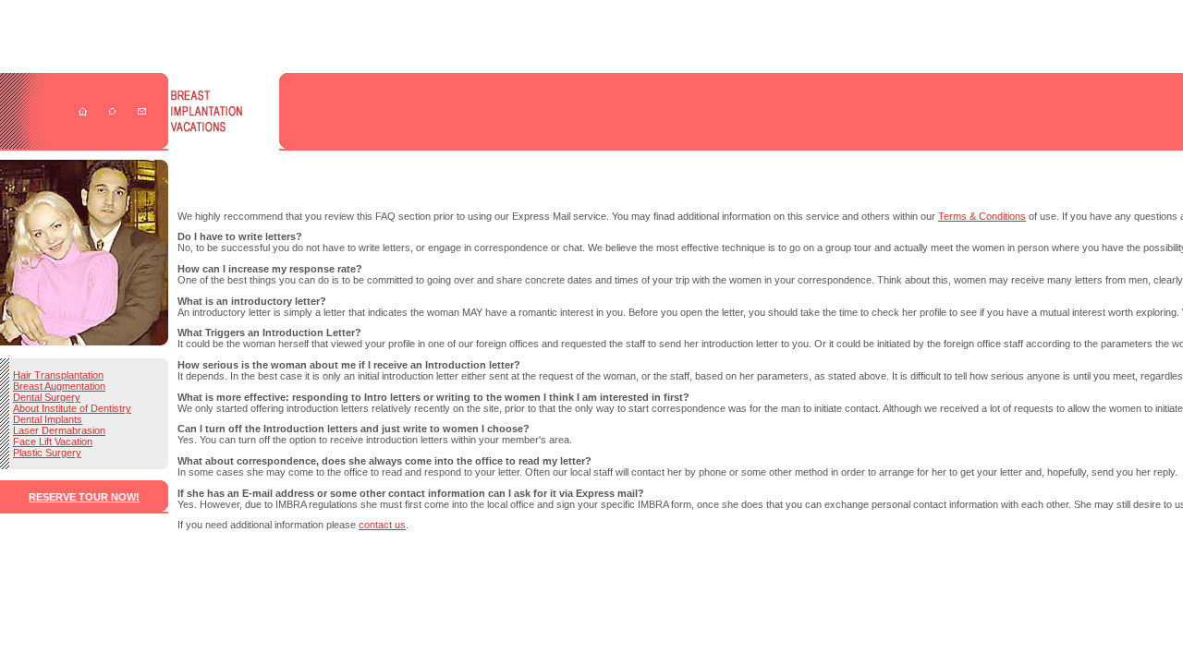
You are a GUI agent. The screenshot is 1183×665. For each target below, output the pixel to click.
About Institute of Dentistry (72, 408)
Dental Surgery (46, 397)
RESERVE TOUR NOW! (84, 496)
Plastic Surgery (47, 452)
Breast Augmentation (59, 386)
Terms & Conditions (982, 216)
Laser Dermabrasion (59, 430)
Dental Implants (47, 419)
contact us (382, 524)
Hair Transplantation (58, 375)
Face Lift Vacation (52, 441)
